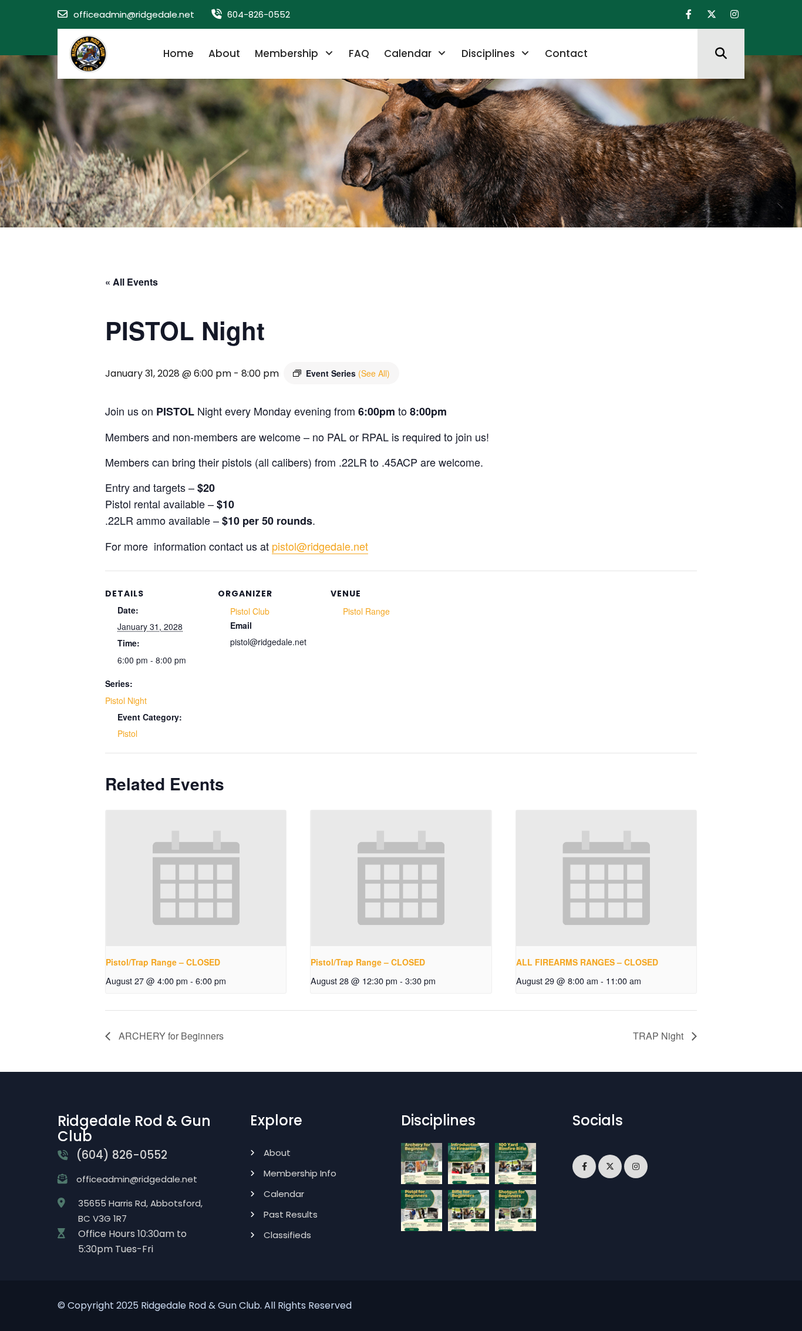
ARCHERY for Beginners (170, 1035)
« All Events (131, 282)
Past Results (291, 1214)
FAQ (359, 53)
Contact (566, 53)
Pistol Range (366, 611)
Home (178, 53)
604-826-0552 (258, 14)
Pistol (127, 733)
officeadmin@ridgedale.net (133, 14)
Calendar (408, 53)
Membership (286, 53)
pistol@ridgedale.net (320, 546)
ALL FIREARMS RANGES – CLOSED (587, 962)
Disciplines (488, 53)
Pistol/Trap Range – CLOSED (163, 962)
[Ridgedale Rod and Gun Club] (88, 53)
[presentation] (196, 878)
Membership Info (300, 1173)
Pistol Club (249, 611)
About (224, 53)
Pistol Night (126, 700)
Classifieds (287, 1235)
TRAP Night (659, 1035)
